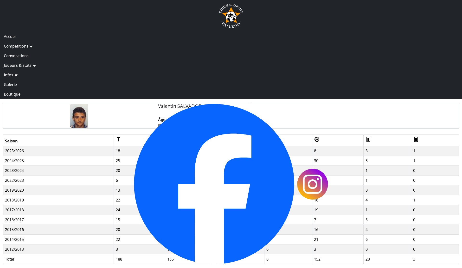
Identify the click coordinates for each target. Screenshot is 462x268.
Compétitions (16, 46)
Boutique (12, 94)
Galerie (10, 84)
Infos (9, 75)
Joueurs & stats (18, 65)
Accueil (10, 36)
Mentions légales (243, 101)
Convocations (16, 55)
